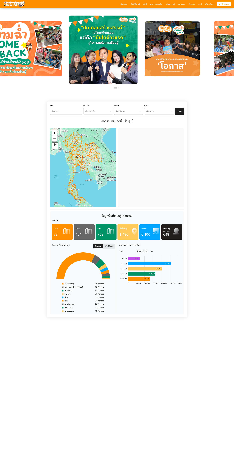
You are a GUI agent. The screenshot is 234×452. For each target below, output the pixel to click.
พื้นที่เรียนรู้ (109, 246)
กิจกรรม (98, 246)
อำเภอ (116, 105)
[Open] (80, 111)
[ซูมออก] (54, 138)
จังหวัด (86, 105)
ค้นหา (179, 111)
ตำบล (146, 105)
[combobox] (62, 111)
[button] (41, 45)
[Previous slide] (3, 50)
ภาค (51, 105)
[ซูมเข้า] (54, 133)
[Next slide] (230, 50)
